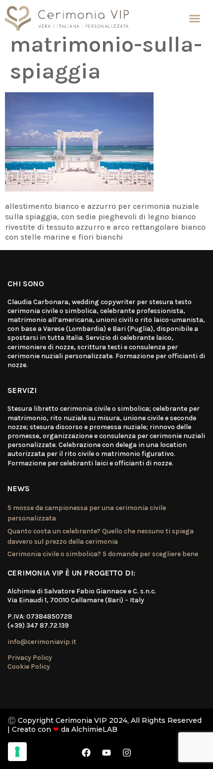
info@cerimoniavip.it (41, 642)
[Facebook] (86, 753)
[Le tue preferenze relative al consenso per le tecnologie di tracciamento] (17, 751)
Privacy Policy (29, 657)
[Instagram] (127, 753)
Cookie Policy (28, 666)
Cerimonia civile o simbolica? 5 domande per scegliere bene (102, 554)
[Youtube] (106, 753)
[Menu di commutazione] (195, 18)
